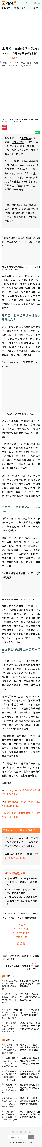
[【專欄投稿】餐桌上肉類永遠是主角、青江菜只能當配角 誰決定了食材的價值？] (10, 1062)
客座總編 (6, 7)
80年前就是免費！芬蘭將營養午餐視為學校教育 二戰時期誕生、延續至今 (30, 1074)
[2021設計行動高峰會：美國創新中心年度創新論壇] (10, 998)
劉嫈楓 (14, 58)
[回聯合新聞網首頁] (3, 3)
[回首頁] (9, 3)
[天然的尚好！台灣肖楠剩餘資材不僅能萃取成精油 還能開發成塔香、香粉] (10, 1048)
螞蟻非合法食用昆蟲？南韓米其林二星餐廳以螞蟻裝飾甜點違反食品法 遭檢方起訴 (30, 1101)
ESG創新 (33, 7)
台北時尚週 (9, 917)
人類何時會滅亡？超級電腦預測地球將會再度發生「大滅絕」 (22, 901)
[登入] (35, 3)
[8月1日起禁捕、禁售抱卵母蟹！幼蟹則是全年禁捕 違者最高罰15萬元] (10, 1115)
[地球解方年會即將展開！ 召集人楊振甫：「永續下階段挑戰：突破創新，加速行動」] (10, 1014)
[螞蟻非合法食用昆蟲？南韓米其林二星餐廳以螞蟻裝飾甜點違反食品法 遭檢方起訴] (10, 1102)
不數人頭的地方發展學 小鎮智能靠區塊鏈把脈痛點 (30, 983)
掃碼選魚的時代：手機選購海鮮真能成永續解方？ (30, 1087)
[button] (39, 3)
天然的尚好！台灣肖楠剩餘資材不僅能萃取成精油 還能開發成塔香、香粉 (30, 1047)
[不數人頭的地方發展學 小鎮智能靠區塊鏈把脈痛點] (10, 984)
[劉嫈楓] (21, 931)
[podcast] (31, 3)
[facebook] (27, 3)
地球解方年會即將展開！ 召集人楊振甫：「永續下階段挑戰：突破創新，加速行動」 (30, 1012)
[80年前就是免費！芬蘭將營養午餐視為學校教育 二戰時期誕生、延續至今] (10, 1075)
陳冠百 (36, 913)
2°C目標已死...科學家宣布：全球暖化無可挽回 (22, 891)
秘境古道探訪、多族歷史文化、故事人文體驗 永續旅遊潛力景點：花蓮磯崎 (30, 1026)
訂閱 (31, 1137)
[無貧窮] (4, 128)
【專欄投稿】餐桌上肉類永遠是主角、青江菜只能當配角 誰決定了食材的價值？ (30, 1061)
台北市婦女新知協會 (28, 917)
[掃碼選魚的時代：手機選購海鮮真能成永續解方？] (10, 1089)
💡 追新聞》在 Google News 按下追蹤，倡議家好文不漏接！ (22, 882)
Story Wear (10, 913)
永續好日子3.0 (20, 7)
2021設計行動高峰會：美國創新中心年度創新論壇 (30, 997)
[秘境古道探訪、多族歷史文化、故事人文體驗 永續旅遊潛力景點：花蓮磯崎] (10, 1027)
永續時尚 (24, 913)
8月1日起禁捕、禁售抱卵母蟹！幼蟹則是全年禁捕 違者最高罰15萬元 (30, 1114)
